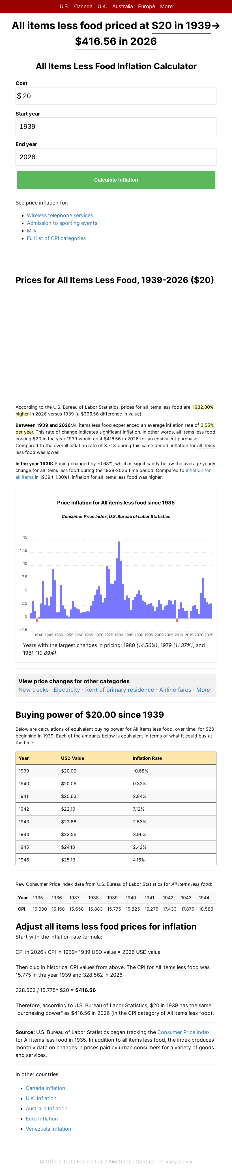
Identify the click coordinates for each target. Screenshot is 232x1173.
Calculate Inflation (116, 180)
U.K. (102, 6)
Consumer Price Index (183, 1032)
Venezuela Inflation (48, 1129)
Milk (31, 231)
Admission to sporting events (62, 223)
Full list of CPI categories (56, 238)
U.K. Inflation (41, 1098)
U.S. (64, 6)
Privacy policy (175, 1162)
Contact (145, 1162)
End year (26, 144)
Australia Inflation (47, 1108)
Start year (28, 114)
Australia (122, 6)
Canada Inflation (45, 1088)
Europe (146, 6)
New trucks (33, 689)
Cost (21, 83)
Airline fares (175, 689)
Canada (83, 6)
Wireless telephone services (60, 215)
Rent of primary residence (119, 689)
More (166, 6)
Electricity (67, 689)
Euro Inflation (42, 1119)
